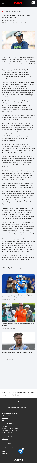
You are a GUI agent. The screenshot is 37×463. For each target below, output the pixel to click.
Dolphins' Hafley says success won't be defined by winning (18, 325)
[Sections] (3, 3)
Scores (33, 4)
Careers (9, 392)
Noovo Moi (5, 453)
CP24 (3, 441)
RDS (3, 449)
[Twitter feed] (18, 401)
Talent (4, 392)
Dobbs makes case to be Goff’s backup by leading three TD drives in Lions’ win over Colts (18, 296)
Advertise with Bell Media (20, 392)
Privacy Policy (6, 426)
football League (10, 11)
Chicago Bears (20, 11)
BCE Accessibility (6, 416)
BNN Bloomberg (6, 443)
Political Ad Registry (7, 432)
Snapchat (18, 395)
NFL (3, 11)
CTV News (5, 439)
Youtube (11, 395)
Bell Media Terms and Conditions (11, 428)
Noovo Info (5, 451)
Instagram (5, 395)
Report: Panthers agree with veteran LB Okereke (17, 352)
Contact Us (5, 418)
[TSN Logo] (18, 3)
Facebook (31, 392)
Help (3, 420)
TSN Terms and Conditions (9, 430)
